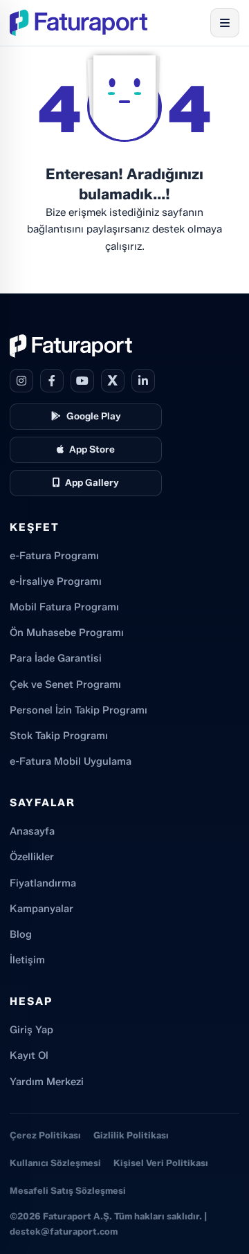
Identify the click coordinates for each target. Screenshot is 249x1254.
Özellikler (32, 857)
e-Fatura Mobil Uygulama (70, 761)
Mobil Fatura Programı (64, 607)
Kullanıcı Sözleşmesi (55, 1162)
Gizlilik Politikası (131, 1135)
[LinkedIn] (143, 380)
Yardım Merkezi (47, 1081)
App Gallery (92, 482)
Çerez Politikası (45, 1135)
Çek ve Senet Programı (65, 684)
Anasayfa (32, 831)
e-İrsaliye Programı (56, 581)
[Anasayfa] (78, 23)
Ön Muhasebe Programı (67, 632)
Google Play (93, 415)
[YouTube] (82, 380)
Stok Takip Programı (59, 735)
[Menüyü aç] (224, 22)
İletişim (27, 960)
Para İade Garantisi (56, 658)
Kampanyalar (41, 908)
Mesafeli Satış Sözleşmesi (68, 1190)
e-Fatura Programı (54, 555)
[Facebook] (52, 380)
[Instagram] (21, 380)
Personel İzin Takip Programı (78, 710)
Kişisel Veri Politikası (160, 1162)
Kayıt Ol (29, 1055)
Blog (21, 934)
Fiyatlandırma (43, 883)
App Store (92, 449)
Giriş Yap (31, 1030)
